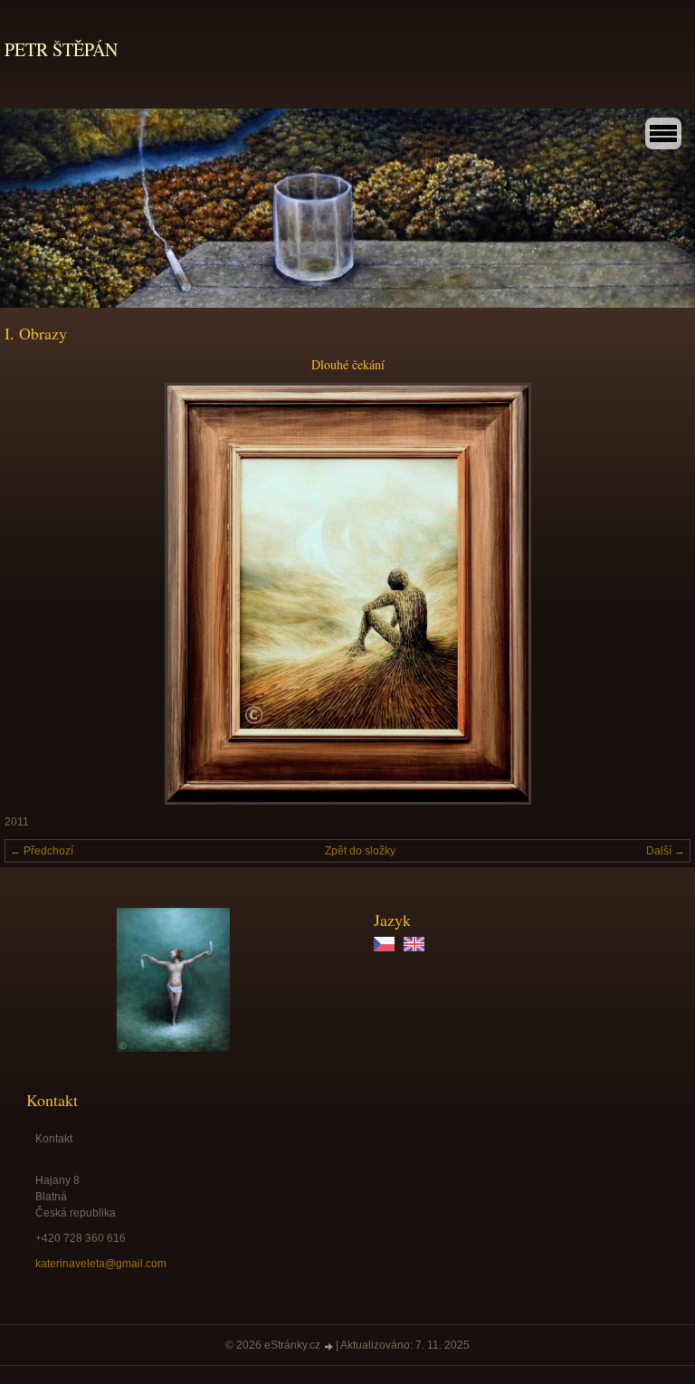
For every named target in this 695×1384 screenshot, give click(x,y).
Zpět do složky (360, 851)
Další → (665, 851)
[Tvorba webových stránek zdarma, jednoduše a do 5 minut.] (329, 1346)
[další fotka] (661, 594)
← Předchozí (41, 851)
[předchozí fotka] (34, 594)
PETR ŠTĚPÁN (61, 49)
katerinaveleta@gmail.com (101, 1263)
